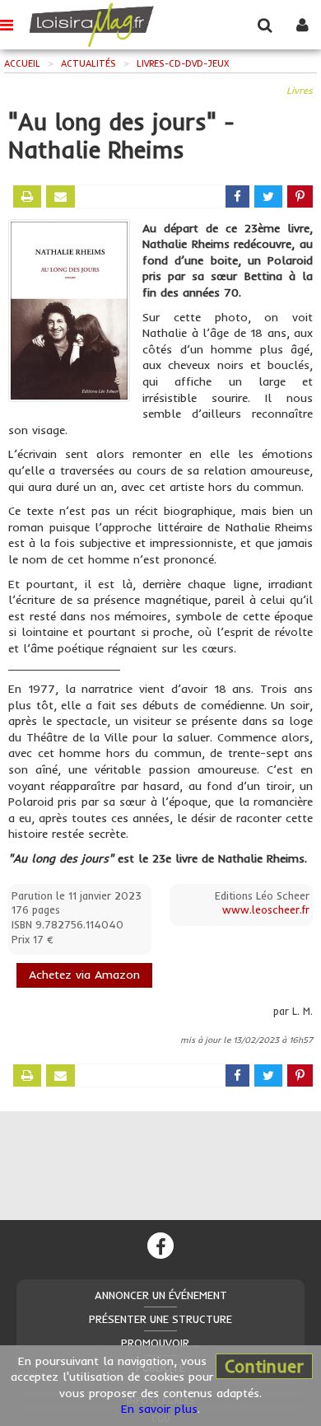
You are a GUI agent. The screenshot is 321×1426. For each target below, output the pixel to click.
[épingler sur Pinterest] (300, 196)
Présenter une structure (160, 1318)
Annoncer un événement (161, 1295)
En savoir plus (159, 1408)
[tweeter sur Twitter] (268, 196)
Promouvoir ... (160, 1342)
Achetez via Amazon (84, 974)
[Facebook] (160, 1245)
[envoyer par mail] (60, 196)
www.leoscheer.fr (265, 909)
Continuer (264, 1366)
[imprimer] (27, 196)
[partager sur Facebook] (237, 196)
